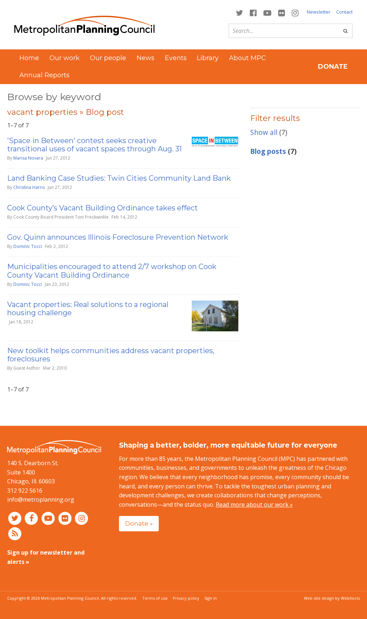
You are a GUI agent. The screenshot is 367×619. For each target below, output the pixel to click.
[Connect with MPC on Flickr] (281, 12)
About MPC (247, 58)
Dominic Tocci (27, 246)
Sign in (210, 598)
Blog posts (268, 151)
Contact (344, 12)
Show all (263, 132)
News (145, 58)
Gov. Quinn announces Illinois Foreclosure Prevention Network (117, 237)
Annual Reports (44, 75)
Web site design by (332, 598)
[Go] (345, 31)
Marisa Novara (28, 158)
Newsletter (318, 12)
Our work (64, 58)
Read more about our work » (254, 504)
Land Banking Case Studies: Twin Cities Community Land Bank (119, 178)
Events (176, 58)
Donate (333, 66)
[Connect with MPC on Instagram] (295, 12)
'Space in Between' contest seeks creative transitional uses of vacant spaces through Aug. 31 (94, 144)
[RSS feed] (15, 533)
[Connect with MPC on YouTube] (267, 12)
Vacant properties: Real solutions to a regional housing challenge (87, 308)
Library (208, 58)
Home (29, 58)
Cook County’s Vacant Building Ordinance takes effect (102, 208)
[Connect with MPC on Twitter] (239, 12)
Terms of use (155, 598)
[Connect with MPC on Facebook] (253, 12)
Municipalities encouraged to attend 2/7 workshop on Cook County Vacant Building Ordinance (111, 270)
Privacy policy (186, 598)
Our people (108, 58)
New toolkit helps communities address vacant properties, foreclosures (110, 354)
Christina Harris (29, 187)
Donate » (139, 523)
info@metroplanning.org (40, 499)
